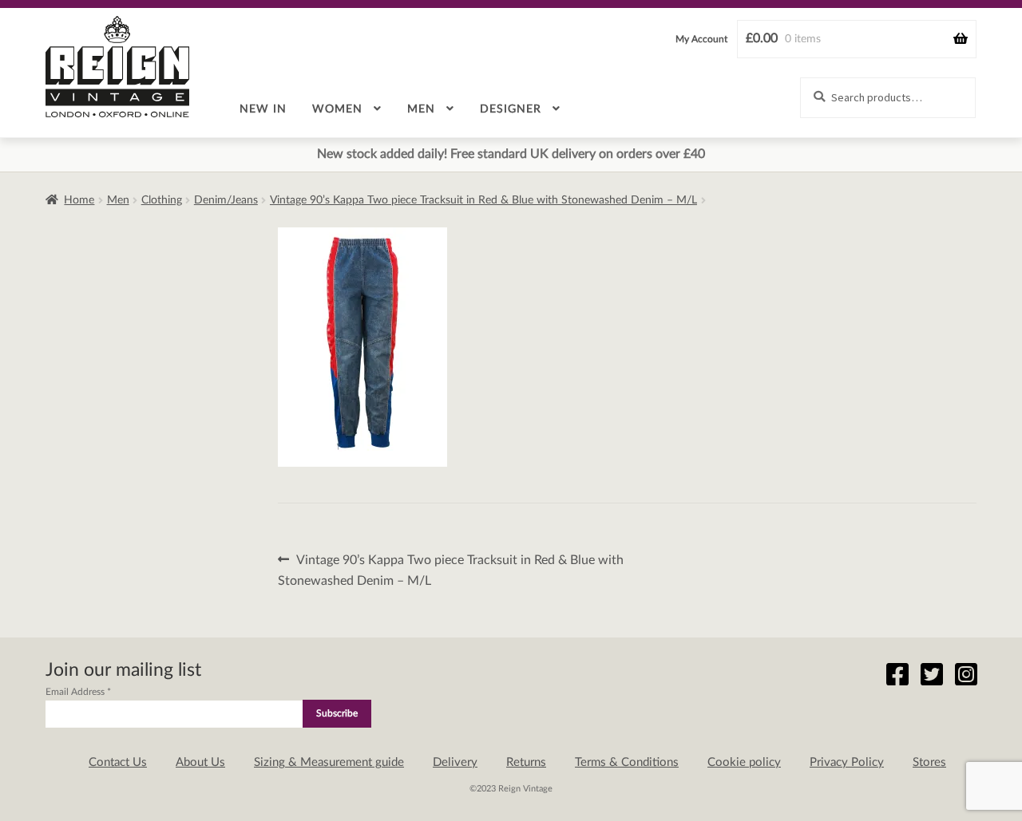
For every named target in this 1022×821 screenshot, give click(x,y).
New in (263, 109)
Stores (929, 762)
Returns (526, 762)
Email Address (78, 692)
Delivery (455, 762)
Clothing (161, 200)
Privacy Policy (847, 762)
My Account (701, 39)
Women (337, 109)
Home (79, 200)
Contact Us (118, 762)
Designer (510, 109)
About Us (200, 762)
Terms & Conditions (627, 762)
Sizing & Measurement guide (329, 762)
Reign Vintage (117, 66)
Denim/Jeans (226, 200)
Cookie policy (744, 762)
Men (421, 109)
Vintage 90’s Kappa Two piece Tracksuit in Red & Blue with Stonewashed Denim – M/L (483, 200)
